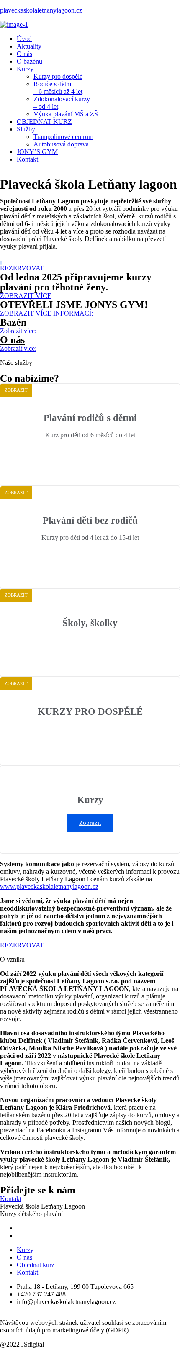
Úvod (24, 38)
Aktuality (29, 46)
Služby (26, 129)
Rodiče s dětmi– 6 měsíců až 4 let (57, 87)
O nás (24, 53)
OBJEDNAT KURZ (44, 121)
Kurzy (25, 68)
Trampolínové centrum (63, 136)
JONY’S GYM (37, 151)
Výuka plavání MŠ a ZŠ (65, 114)
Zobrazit (90, 822)
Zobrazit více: (90, 455)
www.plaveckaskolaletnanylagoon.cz (49, 886)
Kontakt (27, 159)
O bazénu (29, 61)
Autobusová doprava (61, 144)
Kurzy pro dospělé (57, 76)
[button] (22, 268)
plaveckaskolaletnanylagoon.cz (41, 10)
